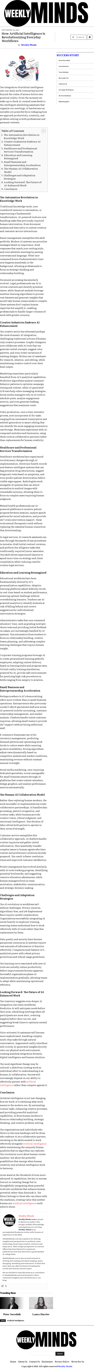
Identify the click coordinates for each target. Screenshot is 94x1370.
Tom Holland (63, 72)
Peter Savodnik (12, 1314)
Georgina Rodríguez (66, 90)
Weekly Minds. (65, 1366)
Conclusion (10, 189)
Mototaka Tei (63, 78)
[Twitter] (6, 1286)
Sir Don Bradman (65, 95)
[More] (89, 37)
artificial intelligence (34, 1143)
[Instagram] (2, 1286)
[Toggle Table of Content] (42, 131)
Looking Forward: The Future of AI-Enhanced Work (22, 184)
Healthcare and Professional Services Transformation (20, 150)
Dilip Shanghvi (64, 101)
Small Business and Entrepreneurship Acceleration (22, 163)
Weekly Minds (28, 45)
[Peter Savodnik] (12, 1303)
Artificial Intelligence (15, 1320)
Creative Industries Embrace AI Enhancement (22, 143)
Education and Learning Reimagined (18, 156)
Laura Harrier (40, 1314)
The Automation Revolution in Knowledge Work (21, 136)
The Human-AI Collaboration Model (21, 170)
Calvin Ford (63, 84)
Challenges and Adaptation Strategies (19, 177)
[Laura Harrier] (41, 1303)
